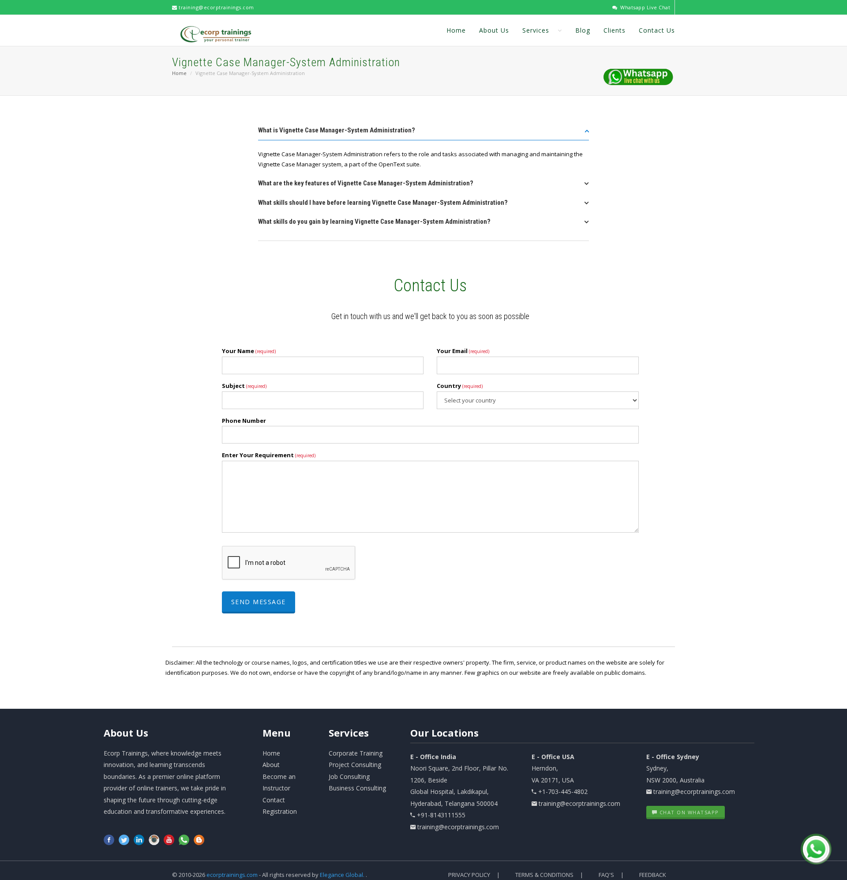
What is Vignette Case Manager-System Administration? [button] (336, 130)
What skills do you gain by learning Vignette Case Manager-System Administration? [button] (374, 222)
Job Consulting (349, 776)
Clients (614, 30)
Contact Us (657, 30)
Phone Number (244, 421)
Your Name (249, 351)
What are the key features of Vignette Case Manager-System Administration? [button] (365, 183)
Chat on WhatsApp (688, 812)
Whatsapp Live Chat (644, 7)
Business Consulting (357, 788)
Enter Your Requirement (268, 455)
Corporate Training (355, 753)
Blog (582, 30)
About (126, 732)
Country (460, 386)
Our (444, 732)
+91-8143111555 (441, 815)
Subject (244, 386)
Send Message (258, 602)
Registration (279, 811)
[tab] (423, 133)
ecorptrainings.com (232, 875)
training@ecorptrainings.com (215, 7)
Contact (273, 800)
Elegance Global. (342, 875)
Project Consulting (355, 764)
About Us (494, 30)
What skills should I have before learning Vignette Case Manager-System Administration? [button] (383, 203)
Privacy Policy (469, 875)
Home (456, 30)
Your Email (463, 351)
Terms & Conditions (544, 875)
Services (536, 30)
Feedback (652, 875)
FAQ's (606, 875)
